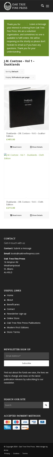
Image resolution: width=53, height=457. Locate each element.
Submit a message (22, 248)
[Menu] (47, 6)
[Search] (41, 6)
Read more (16, 147)
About (10, 299)
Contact (11, 308)
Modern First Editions (18, 327)
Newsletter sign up (16, 313)
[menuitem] (41, 6)
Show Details (37, 147)
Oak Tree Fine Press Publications (23, 322)
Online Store (13, 318)
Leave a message (37, 24)
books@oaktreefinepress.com (25, 253)
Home (10, 295)
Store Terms (13, 331)
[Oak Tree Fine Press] (22, 6)
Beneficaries (13, 304)
